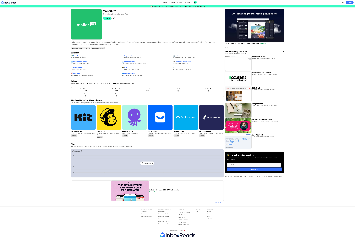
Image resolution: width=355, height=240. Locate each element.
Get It (108, 18)
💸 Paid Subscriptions (79, 56)
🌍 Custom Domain (128, 73)
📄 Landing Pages (128, 62)
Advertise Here (219, 202)
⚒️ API (175, 67)
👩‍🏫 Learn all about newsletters (240, 155)
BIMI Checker (182, 222)
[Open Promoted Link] (226, 46)
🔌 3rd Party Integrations (182, 62)
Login (343, 2)
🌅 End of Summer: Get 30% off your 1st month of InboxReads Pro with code (176, 6)
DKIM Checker (182, 217)
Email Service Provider (98, 48)
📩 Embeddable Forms (79, 62)
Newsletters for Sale (164, 221)
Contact (209, 214)
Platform (87, 48)
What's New (210, 219)
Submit (181, 2)
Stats (159, 219)
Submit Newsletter (146, 216)
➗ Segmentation (128, 56)
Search (173, 2)
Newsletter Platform (77, 48)
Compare (74, 135)
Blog (208, 216)
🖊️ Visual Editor (76, 67)
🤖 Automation (178, 56)
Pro (195, 2)
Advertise (189, 2)
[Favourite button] (113, 18)
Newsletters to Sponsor (165, 224)
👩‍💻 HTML (125, 67)
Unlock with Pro (148, 163)
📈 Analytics (75, 73)
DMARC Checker (182, 220)
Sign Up (349, 2)
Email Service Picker (184, 212)
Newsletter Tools (163, 214)
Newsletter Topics (163, 216)
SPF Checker (181, 215)
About (209, 211)
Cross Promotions (146, 214)
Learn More (144, 211)
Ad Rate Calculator (183, 225)
